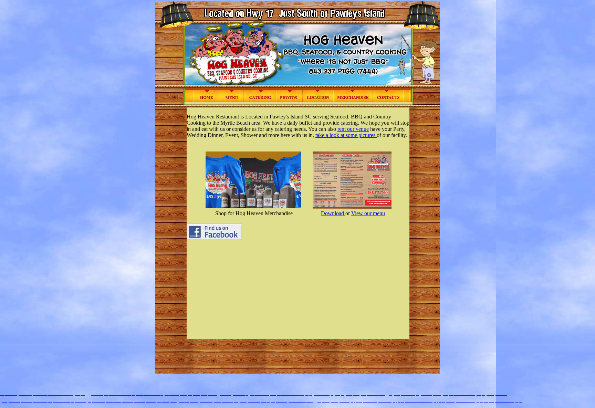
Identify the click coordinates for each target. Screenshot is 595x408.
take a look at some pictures (346, 135)
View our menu (368, 213)
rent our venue (353, 129)
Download (333, 213)
